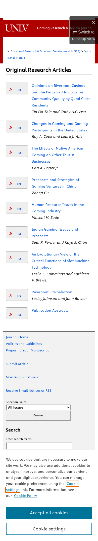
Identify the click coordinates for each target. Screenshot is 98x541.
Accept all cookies (49, 513)
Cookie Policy (25, 495)
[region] (49, 495)
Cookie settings (49, 529)
